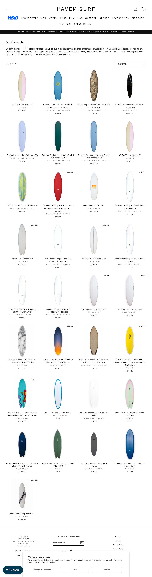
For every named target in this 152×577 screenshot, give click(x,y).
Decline (106, 570)
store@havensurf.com (23, 551)
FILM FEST (65, 24)
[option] (76, 31)
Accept (74, 570)
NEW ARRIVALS (29, 18)
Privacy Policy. (49, 562)
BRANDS (104, 18)
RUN (71, 18)
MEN (43, 18)
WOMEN (53, 18)
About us (118, 537)
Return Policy (118, 549)
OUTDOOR (91, 18)
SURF (63, 18)
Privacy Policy (118, 545)
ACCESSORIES (120, 18)
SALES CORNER (83, 24)
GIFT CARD (138, 18)
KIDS (80, 18)
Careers (118, 541)
